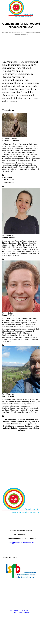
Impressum (14, 610)
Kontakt (25, 610)
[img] (21, 8)
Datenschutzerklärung (21, 612)
